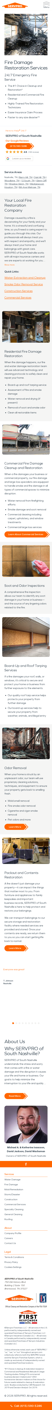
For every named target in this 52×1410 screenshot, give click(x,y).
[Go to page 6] (29, 1023)
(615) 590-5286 (18, 146)
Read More (15, 1096)
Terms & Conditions (14, 1257)
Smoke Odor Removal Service (23, 284)
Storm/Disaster (12, 1194)
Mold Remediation (13, 1189)
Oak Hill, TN (39, 177)
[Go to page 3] (19, 1023)
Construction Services (18, 291)
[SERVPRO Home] (15, 5)
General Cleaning (13, 1214)
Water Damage (12, 1179)
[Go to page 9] (38, 1023)
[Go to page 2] (16, 1023)
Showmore (9, 265)
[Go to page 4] (22, 1023)
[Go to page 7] (32, 1023)
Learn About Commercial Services (25, 534)
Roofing (8, 1219)
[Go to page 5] (26, 1023)
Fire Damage (11, 1184)
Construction (10, 1199)
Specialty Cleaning (13, 1209)
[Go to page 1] (13, 1023)
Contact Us (10, 1243)
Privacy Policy (11, 1262)
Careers (8, 1238)
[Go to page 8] (35, 1023)
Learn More (15, 827)
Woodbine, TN (11, 180)
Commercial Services (17, 297)
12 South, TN (27, 180)
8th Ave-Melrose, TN (29, 187)
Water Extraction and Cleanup (24, 277)
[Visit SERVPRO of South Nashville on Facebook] (26, 1164)
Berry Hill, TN (25, 177)
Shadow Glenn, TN (18, 184)
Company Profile (12, 1233)
